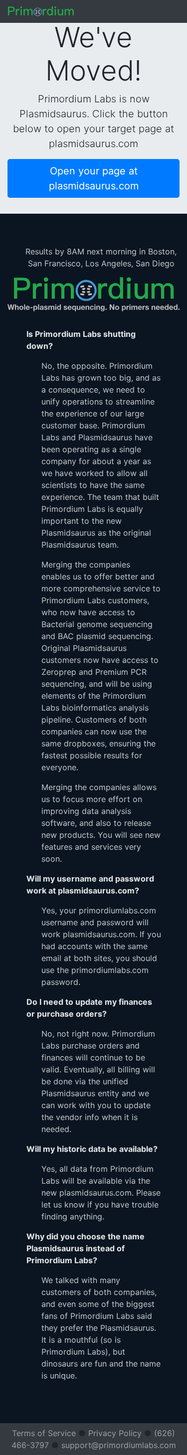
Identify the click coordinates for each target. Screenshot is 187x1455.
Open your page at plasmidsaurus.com (94, 178)
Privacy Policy (115, 1433)
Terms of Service (44, 1433)
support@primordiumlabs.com (118, 1445)
